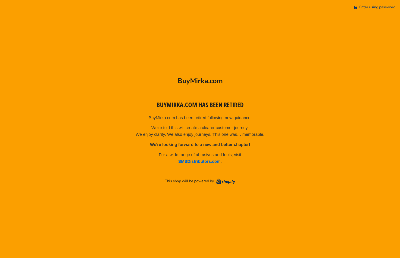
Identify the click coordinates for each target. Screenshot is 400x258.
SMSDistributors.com (199, 161)
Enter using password (376, 7)
